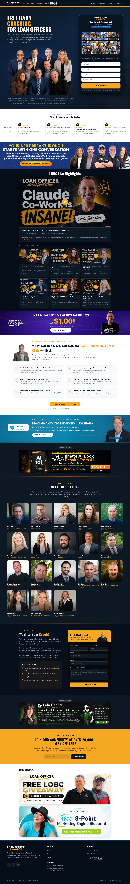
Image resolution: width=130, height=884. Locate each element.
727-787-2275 (94, 804)
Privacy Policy (103, 834)
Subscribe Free (79, 711)
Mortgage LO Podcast (56, 822)
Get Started (59, 330)
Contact (118, 3)
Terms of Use (113, 834)
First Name (74, 622)
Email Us (92, 808)
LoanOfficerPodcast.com (56, 825)
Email (72, 637)
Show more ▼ (26, 239)
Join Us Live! (101, 86)
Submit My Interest (89, 662)
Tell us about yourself (78, 645)
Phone (72, 630)
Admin (121, 834)
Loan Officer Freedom (56, 820)
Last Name (94, 622)
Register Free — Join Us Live (65, 404)
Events (110, 3)
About (93, 3)
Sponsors (101, 3)
